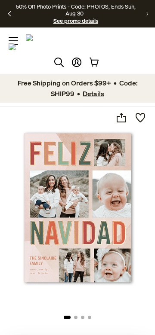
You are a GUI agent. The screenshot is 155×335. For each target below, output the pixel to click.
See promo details (75, 20)
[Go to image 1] (67, 317)
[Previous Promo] (9, 13)
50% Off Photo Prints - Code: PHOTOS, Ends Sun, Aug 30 (76, 10)
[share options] (121, 117)
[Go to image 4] (89, 317)
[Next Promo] (147, 13)
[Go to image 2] (76, 317)
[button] (76, 62)
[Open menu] (13, 41)
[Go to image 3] (82, 317)
